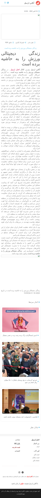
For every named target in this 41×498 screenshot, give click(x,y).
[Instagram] (19, 472)
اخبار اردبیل (15, 70)
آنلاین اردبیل (29, 3)
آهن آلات (36, 451)
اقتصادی (17, 451)
